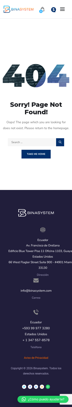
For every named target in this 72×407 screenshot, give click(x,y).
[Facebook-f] (30, 387)
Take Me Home (36, 154)
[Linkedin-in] (36, 387)
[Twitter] (24, 387)
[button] (43, 399)
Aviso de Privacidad (36, 357)
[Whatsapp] (48, 387)
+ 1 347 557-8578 (36, 340)
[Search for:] (36, 142)
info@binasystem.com (36, 291)
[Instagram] (42, 387)
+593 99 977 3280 (36, 328)
